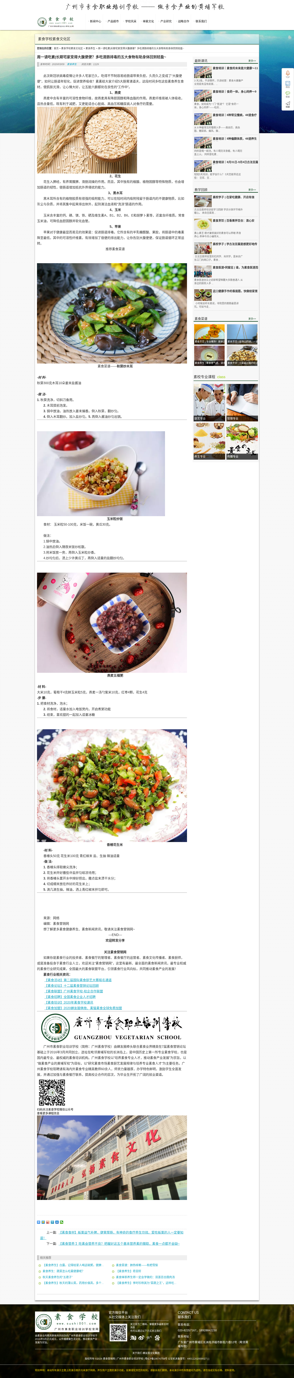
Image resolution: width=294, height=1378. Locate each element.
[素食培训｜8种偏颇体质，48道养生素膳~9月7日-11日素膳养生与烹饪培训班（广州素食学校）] (203, 143)
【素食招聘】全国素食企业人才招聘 (70, 997)
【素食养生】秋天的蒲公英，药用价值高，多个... (73, 1282)
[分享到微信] (61, 1222)
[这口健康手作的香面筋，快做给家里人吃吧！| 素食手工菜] (203, 295)
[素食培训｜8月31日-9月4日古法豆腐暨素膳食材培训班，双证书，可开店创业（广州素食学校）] (203, 166)
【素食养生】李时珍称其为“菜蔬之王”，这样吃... (146, 1282)
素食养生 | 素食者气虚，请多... (211, 363)
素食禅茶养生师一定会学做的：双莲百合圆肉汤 (145, 1277)
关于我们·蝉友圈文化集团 (146, 1353)
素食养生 (90, 48)
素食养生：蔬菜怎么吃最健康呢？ (64, 1271)
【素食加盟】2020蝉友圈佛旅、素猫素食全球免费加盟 (83, 1008)
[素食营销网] (55, 27)
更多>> (252, 60)
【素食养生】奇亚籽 (128, 1271)
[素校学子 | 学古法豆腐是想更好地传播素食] (203, 248)
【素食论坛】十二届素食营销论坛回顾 (71, 985)
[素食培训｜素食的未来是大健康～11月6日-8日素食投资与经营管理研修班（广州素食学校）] (203, 72)
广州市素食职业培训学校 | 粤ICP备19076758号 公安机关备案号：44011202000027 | (162, 1358)
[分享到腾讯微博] (52, 1222)
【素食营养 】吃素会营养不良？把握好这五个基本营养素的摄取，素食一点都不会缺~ (119, 1243)
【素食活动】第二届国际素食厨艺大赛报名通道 (78, 980)
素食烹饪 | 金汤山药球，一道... (244, 341)
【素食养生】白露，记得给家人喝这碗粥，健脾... (73, 1265)
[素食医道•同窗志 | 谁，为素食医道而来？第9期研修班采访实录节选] (203, 271)
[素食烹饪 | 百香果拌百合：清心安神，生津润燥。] (203, 225)
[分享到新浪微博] (48, 1222)
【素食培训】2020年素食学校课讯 (68, 1002)
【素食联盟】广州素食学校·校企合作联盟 (73, 991)
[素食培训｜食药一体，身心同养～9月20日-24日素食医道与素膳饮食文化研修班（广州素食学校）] (203, 96)
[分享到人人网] (57, 1222)
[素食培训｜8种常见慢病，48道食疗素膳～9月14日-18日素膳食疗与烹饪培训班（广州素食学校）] (203, 119)
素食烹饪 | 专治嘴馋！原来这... (211, 341)
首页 (56, 48)
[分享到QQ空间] (43, 1222)
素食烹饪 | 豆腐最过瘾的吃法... (244, 363)
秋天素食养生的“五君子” (58, 1277)
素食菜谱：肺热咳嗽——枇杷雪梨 (137, 1265)
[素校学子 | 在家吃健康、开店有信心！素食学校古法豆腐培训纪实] (203, 201)
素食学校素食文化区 (72, 48)
